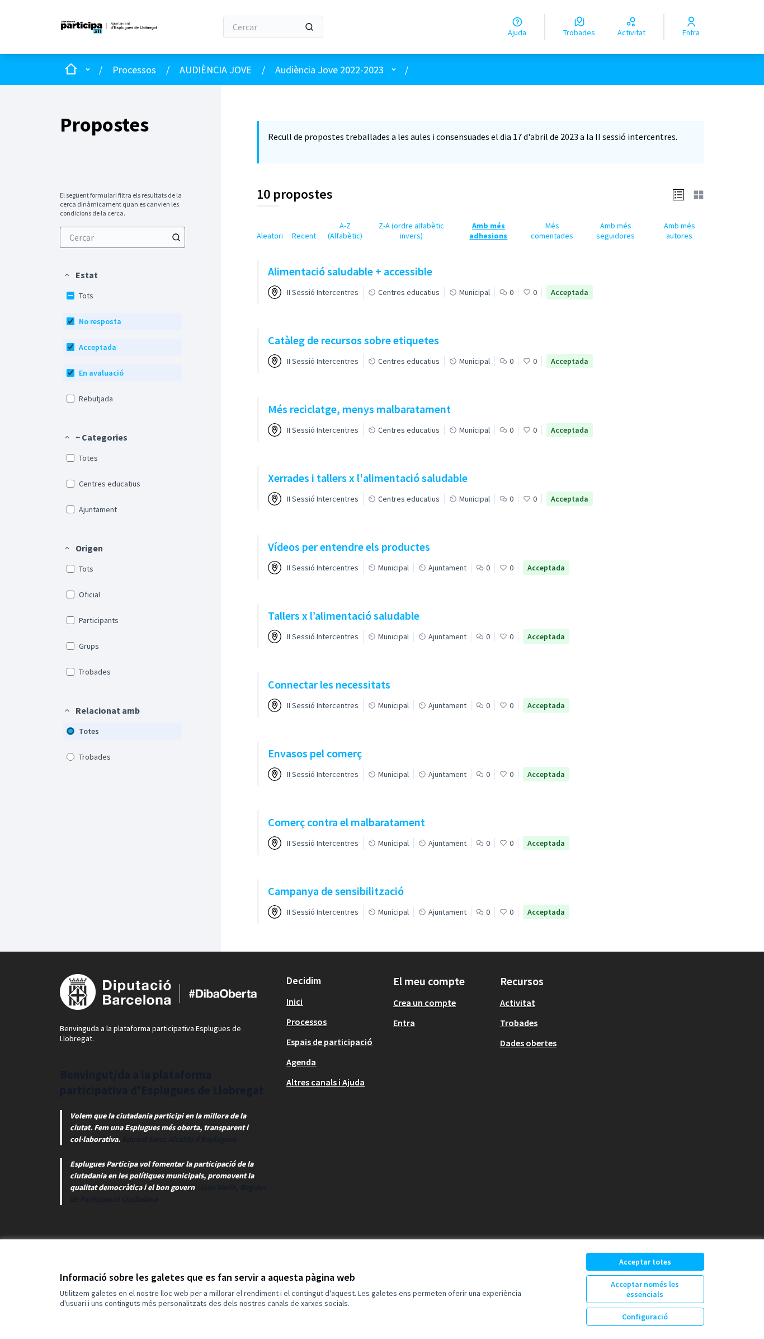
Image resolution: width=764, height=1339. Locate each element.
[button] (80, 275)
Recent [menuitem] (304, 236)
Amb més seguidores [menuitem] (615, 231)
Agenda (301, 1062)
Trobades (518, 1022)
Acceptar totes (645, 1262)
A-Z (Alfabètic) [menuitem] (345, 231)
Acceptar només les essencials (645, 1289)
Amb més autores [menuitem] (679, 231)
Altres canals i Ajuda (325, 1082)
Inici (294, 1001)
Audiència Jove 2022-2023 (329, 69)
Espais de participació (329, 1041)
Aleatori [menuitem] (270, 236)
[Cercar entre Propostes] (176, 237)
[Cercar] (309, 27)
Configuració (645, 1317)
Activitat (517, 1002)
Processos (134, 69)
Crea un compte (424, 1002)
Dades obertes (528, 1042)
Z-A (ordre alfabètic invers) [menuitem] (411, 231)
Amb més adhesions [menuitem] (488, 231)
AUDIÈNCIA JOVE (216, 69)
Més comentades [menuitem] (552, 231)
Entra (404, 1022)
